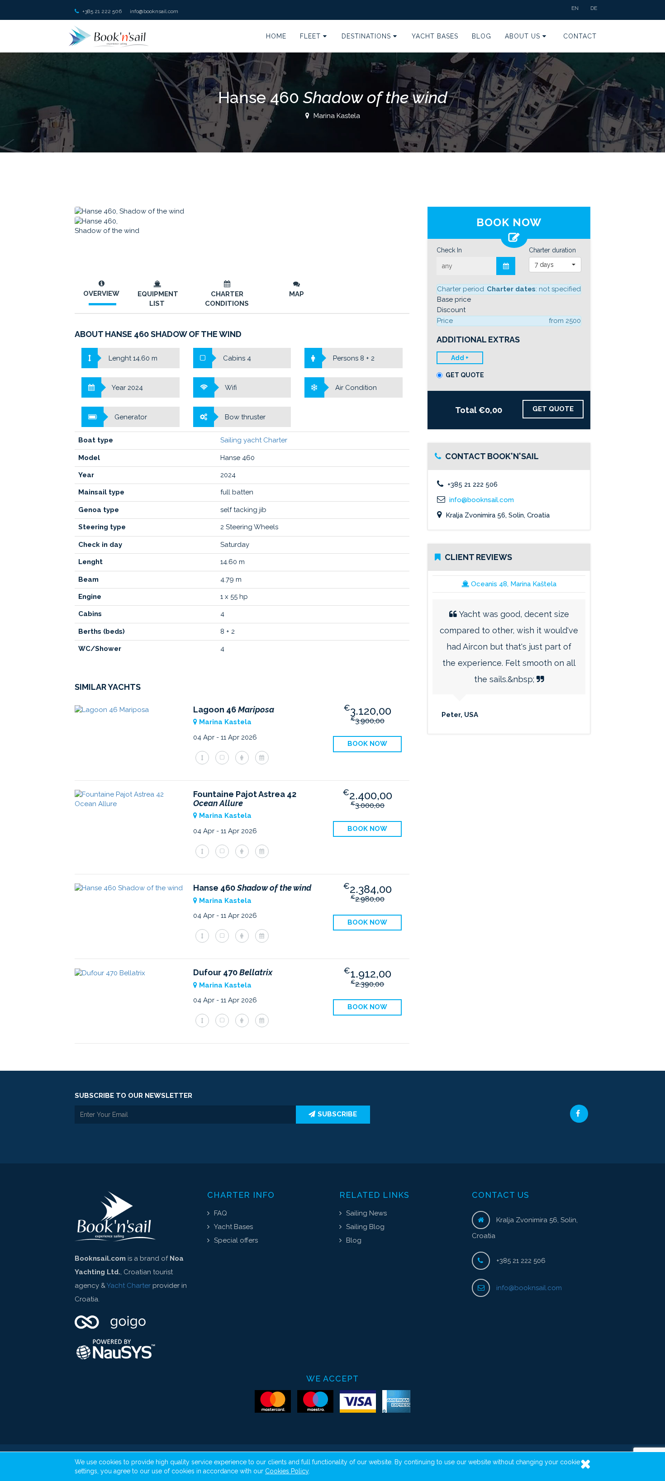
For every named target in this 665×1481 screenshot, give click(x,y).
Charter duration (552, 250)
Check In (449, 250)
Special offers (236, 1240)
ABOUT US (523, 36)
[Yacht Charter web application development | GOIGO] (134, 1322)
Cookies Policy (287, 1471)
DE (593, 8)
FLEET (311, 36)
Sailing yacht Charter (253, 440)
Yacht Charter (129, 1286)
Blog (353, 1240)
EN (575, 8)
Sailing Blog (365, 1227)
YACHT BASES (435, 36)
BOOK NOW (367, 744)
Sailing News (366, 1213)
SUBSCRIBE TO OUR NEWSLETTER (133, 1096)
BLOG (481, 36)
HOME (276, 36)
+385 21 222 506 (101, 11)
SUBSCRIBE (337, 1114)
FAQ (220, 1213)
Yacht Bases (233, 1227)
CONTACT (580, 36)
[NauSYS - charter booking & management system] (134, 1349)
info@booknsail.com (154, 11)
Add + (460, 357)
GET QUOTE (465, 375)
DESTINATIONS (367, 36)
